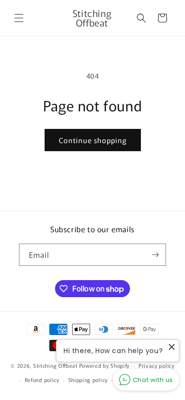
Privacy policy (157, 365)
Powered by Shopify (104, 365)
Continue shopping (93, 140)
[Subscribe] (155, 255)
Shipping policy (88, 379)
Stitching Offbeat (55, 365)
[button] (19, 18)
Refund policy (42, 379)
